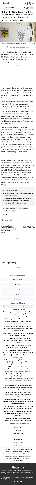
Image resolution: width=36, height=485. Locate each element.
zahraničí (19, 208)
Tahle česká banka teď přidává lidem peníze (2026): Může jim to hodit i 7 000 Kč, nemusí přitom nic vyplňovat (18, 362)
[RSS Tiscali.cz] (21, 481)
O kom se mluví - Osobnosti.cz (18, 424)
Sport (18, 449)
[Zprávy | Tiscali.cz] (7, 3)
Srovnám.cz (26, 458)
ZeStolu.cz (27, 452)
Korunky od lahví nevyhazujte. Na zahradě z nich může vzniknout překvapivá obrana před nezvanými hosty (18, 329)
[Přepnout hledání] (24, 3)
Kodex (10, 478)
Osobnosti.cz (7, 454)
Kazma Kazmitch (18, 436)
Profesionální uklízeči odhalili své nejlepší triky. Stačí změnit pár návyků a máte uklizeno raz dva (18, 340)
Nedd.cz (6, 456)
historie (14, 210)
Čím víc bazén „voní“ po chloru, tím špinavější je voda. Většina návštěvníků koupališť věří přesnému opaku (18, 381)
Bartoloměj (11, 7)
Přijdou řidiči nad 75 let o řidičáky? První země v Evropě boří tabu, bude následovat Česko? (18, 395)
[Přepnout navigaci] (27, 3)
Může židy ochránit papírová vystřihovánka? (18, 198)
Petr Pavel (18, 430)
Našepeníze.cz (16, 458)
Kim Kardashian (18, 439)
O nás (7, 478)
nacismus (25, 208)
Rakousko (12, 208)
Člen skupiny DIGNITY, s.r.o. (26, 477)
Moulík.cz (13, 456)
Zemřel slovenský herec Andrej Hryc (29, 226)
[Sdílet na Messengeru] (5, 220)
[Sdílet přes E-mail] (10, 220)
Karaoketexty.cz (18, 454)
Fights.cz (21, 456)
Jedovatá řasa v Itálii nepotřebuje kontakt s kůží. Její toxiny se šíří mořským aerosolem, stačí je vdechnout (18, 388)
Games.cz (8, 452)
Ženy (22, 449)
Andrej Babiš (18, 428)
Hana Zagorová (18, 433)
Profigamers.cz (17, 452)
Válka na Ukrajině (18, 279)
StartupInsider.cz (18, 460)
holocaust (7, 210)
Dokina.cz (28, 456)
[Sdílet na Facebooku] (2, 220)
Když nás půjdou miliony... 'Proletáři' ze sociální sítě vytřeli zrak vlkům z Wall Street (8, 229)
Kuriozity (18, 284)
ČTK (7, 214)
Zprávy (13, 449)
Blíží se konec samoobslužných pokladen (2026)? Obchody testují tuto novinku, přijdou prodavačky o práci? (18, 401)
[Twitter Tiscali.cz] (18, 481)
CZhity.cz (8, 458)
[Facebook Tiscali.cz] (14, 481)
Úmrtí (18, 294)
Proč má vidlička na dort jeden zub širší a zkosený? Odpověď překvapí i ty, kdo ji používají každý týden (18, 374)
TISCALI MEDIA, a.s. (14, 477)
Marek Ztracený (18, 445)
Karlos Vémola (18, 442)
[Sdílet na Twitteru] (8, 220)
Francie (7, 208)
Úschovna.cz (28, 454)
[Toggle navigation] (33, 3)
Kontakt (3, 478)
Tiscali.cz (6, 449)
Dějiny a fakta (18, 299)
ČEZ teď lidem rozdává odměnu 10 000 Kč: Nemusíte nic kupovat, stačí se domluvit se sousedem (18, 413)
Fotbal (18, 289)
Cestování (28, 449)
